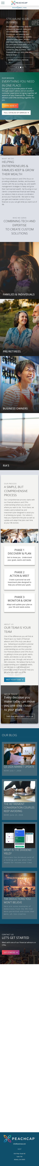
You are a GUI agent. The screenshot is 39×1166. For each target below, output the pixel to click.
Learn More (9, 106)
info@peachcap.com (19, 1144)
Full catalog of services (15, 113)
